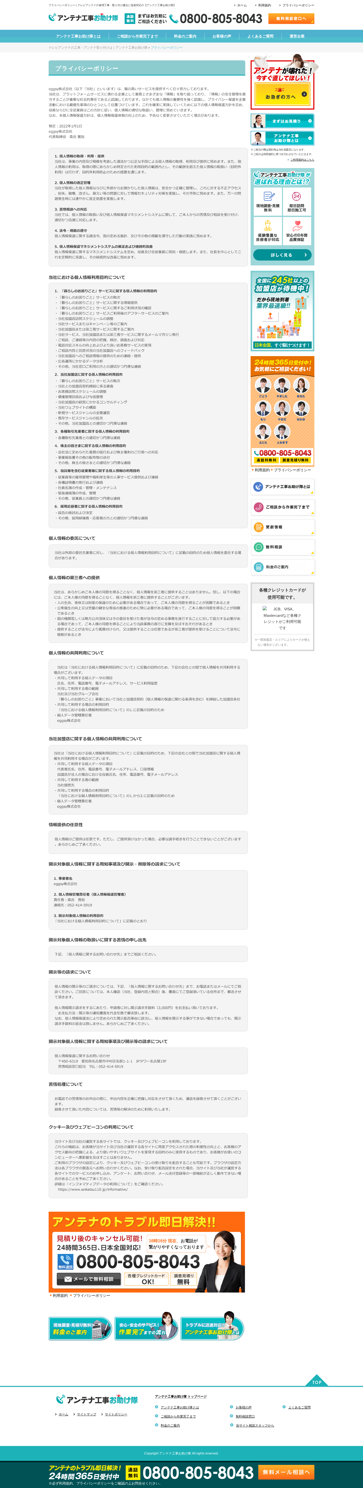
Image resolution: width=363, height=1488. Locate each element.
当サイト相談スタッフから (255, 1425)
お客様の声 (244, 1407)
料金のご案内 (170, 1425)
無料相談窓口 (245, 1416)
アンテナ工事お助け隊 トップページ (181, 1396)
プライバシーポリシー (298, 5)
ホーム (242, 5)
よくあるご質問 (299, 1407)
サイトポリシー (116, 1414)
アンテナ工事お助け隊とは (180, 1407)
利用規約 (264, 5)
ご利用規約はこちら (302, 159)
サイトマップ (86, 1414)
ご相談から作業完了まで (178, 1416)
